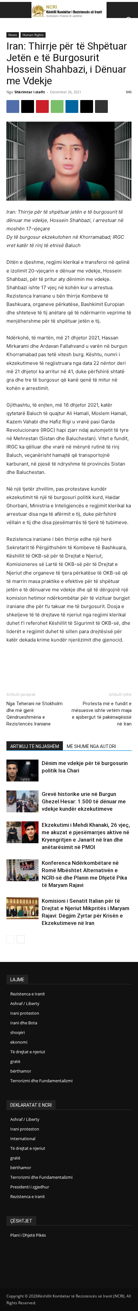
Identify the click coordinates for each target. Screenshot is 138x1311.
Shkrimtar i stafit (29, 91)
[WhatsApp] (57, 106)
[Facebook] (12, 106)
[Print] (101, 106)
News (12, 34)
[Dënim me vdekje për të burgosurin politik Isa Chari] (22, 771)
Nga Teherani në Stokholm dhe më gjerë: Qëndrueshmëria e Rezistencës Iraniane (34, 714)
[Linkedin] (71, 106)
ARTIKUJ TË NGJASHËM (34, 746)
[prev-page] (10, 939)
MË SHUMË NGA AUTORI (91, 746)
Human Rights (33, 34)
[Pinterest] (42, 106)
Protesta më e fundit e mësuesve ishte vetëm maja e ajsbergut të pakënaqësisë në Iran (102, 714)
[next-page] (21, 939)
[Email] (86, 106)
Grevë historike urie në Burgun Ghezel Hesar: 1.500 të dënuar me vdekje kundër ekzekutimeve (84, 801)
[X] (27, 106)
